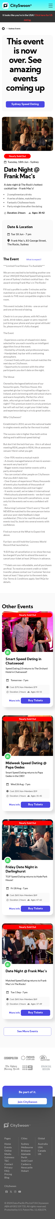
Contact (8, 1164)
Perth (24, 1157)
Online (8, 1150)
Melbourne (27, 1147)
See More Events (27, 1031)
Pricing (8, 1174)
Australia (43, 1143)
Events (8, 1147)
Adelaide (26, 1154)
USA (40, 1147)
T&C (6, 1160)
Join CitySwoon (27, 1102)
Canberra (26, 1164)
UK (39, 1154)
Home (7, 1143)
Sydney (25, 1143)
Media (7, 1154)
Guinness (9, 1157)
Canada (42, 1150)
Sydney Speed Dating (25, 104)
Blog (6, 1177)
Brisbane (26, 1150)
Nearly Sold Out (17, 156)
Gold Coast (27, 1160)
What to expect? (33, 259)
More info (14, 701)
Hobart (25, 1170)
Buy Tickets (35, 700)
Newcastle (27, 1167)
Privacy (8, 1167)
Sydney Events (14, 28)
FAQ (6, 1170)
